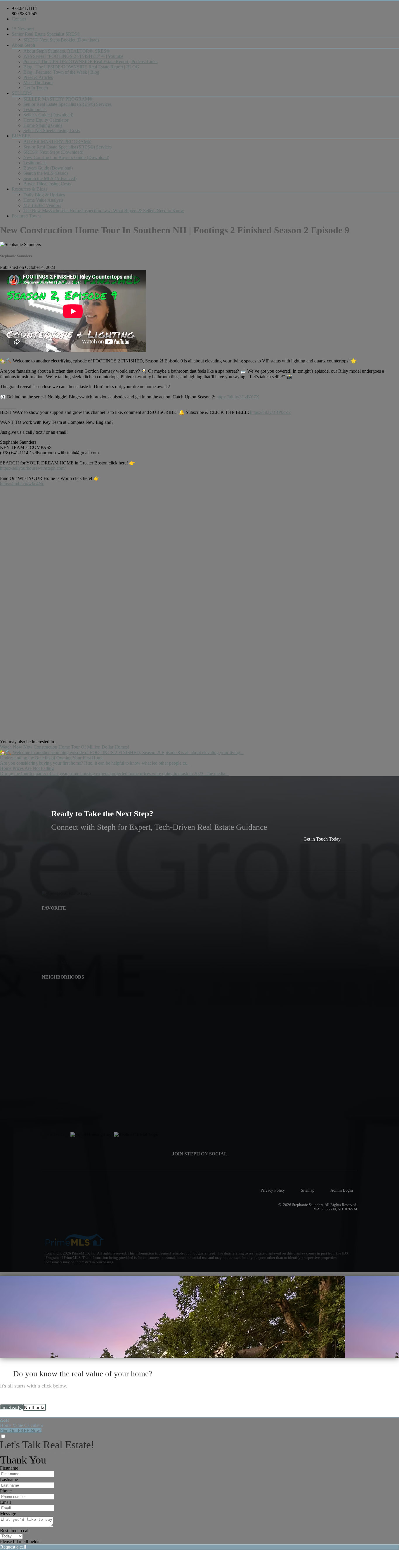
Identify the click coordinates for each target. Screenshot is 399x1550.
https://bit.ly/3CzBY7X (237, 396)
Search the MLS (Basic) (45, 173)
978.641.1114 (24, 8)
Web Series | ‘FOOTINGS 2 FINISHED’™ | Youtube (73, 56)
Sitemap (307, 1190)
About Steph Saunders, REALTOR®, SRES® (66, 51)
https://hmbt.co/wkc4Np (22, 483)
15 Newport (23, 28)
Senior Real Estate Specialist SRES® (46, 34)
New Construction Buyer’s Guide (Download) (66, 157)
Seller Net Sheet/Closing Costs (51, 130)
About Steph (23, 45)
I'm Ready (11, 1407)
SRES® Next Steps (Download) (53, 152)
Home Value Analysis (43, 200)
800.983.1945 (24, 13)
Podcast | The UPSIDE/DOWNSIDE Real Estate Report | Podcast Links (90, 61)
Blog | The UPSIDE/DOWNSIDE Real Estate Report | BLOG (81, 66)
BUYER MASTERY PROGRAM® (57, 141)
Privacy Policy (273, 1190)
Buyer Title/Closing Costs (47, 183)
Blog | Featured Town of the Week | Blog (61, 72)
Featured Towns (26, 215)
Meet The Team (38, 82)
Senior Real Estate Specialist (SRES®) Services (67, 104)
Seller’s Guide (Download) (48, 114)
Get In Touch (35, 87)
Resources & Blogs (29, 188)
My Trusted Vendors (42, 205)
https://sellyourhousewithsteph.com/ (33, 468)
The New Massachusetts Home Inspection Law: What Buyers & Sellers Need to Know (103, 210)
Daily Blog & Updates (44, 194)
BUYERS (21, 135)
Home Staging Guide (43, 125)
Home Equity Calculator (45, 119)
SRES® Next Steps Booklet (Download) (61, 39)
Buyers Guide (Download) (48, 167)
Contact (19, 18)
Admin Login (341, 1190)
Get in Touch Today (322, 839)
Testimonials (34, 109)
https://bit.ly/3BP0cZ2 (270, 412)
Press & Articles (38, 77)
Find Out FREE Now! (20, 1430)
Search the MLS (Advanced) (50, 178)
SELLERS (22, 93)
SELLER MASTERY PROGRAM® (58, 98)
